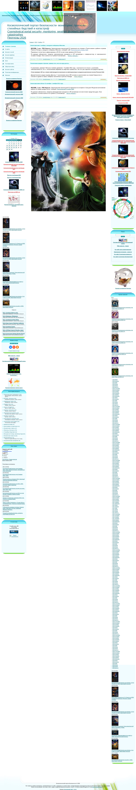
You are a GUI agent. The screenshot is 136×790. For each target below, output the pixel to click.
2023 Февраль (115, 611)
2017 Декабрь (115, 518)
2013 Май (114, 436)
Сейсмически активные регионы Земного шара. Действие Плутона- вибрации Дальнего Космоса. (13, 508)
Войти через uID (13, 343)
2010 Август (115, 387)
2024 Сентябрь (116, 635)
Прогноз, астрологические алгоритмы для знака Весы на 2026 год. (122, 365)
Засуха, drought (8, 407)
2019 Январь (115, 538)
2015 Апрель (115, 470)
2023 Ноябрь (115, 624)
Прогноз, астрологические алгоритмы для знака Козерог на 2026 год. (122, 331)
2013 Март (115, 433)
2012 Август (115, 423)
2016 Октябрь (115, 497)
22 (9, 147)
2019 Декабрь (115, 554)
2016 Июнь (115, 491)
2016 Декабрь (115, 500)
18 (16, 145)
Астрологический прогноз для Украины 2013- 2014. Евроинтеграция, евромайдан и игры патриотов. (14, 470)
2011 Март (115, 397)
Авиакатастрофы (8, 424)
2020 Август (115, 566)
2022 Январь (115, 591)
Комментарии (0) (62, 59)
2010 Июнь (115, 384)
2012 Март (115, 415)
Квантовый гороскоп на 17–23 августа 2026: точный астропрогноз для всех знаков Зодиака (14, 244)
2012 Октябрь (115, 426)
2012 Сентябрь (116, 424)
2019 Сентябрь (116, 550)
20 (20, 145)
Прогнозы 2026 (16, 37)
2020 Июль (115, 564)
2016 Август (115, 494)
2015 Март (115, 469)
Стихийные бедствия (9, 432)
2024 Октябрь (115, 636)
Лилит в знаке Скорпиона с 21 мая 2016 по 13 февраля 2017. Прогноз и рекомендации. (14, 503)
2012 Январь (115, 412)
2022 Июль (115, 600)
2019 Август (115, 548)
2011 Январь (115, 394)
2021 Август (115, 584)
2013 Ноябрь (115, 445)
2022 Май (114, 597)
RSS (91, 16)
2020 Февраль (115, 557)
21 (7, 147)
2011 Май (114, 400)
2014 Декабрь (115, 464)
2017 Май (114, 508)
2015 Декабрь (115, 482)
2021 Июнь (115, 581)
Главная (31, 42)
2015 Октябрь (115, 479)
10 (14, 143)
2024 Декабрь (115, 639)
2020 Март (115, 558)
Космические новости (9, 435)
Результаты (5, 459)
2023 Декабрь (115, 626)
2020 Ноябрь (115, 570)
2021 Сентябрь (116, 585)
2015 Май (114, 472)
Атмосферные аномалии (10, 418)
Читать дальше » (73, 55)
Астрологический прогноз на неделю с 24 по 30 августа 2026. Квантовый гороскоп (14, 229)
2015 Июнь (115, 473)
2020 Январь (115, 555)
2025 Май (114, 645)
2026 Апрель (115, 662)
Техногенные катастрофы (10, 421)
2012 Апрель (115, 417)
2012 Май (114, 418)
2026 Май (114, 663)
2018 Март (115, 523)
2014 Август (115, 458)
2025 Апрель (115, 644)
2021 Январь (115, 573)
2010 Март (115, 379)
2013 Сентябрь (116, 442)
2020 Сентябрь (116, 567)
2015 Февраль (115, 467)
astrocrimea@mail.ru (97, 787)
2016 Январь (115, 484)
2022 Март (115, 594)
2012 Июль (115, 421)
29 (9, 149)
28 (7, 149)
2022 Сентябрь (116, 603)
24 (14, 147)
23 (11, 147)
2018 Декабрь (115, 536)
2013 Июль (115, 439)
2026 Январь (115, 657)
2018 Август (115, 530)
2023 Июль (115, 618)
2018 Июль (115, 529)
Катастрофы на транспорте (11, 426)
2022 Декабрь (115, 608)
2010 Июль (115, 385)
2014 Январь (115, 448)
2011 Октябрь (115, 408)
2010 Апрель (115, 381)
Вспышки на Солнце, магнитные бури (13, 433)
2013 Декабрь (115, 446)
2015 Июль (115, 475)
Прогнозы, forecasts (9, 430)
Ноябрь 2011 (14, 138)
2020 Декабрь (115, 572)
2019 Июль (115, 547)
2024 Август (115, 633)
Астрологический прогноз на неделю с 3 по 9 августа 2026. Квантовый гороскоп (13, 297)
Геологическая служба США (65, 89)
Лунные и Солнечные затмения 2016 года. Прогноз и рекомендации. (13, 498)
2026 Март (115, 660)
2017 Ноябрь (115, 517)
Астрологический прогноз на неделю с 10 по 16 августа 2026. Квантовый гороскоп (14, 258)
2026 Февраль (115, 659)
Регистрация (85, 15)
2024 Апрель (115, 629)
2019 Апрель (115, 542)
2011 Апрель (115, 399)
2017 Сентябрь (116, 514)
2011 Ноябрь (115, 409)
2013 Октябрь (115, 443)
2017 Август (115, 512)
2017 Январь (115, 502)
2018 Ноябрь (115, 535)
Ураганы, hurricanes (9, 410)
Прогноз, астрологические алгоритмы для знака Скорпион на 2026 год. (122, 353)
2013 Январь (115, 430)
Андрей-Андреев (46, 59)
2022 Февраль (115, 593)
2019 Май (114, 544)
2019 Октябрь (115, 551)
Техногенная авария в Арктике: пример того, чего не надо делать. (49, 63)
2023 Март (115, 612)
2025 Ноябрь (115, 654)
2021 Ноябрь (115, 588)
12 (18, 143)
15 (9, 145)
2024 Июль (115, 632)
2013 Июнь (115, 437)
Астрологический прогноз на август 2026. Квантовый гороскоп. (13, 306)
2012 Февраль (115, 414)
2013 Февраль (115, 431)
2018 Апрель (115, 524)
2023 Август (115, 620)
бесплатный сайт (68, 789)
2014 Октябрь (115, 461)
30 (11, 149)
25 (16, 147)
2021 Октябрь (115, 587)
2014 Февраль (115, 449)
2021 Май (114, 579)
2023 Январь (115, 609)
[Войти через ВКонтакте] (10, 347)
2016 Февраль (115, 485)
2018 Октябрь (115, 533)
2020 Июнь (115, 563)
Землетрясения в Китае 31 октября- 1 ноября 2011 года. (46, 83)
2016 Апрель (115, 488)
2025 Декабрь (115, 656)
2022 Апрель (115, 596)
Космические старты (9, 428)
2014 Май (114, 454)
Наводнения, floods (9, 401)
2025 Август (115, 650)
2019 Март (115, 541)
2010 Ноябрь (115, 391)
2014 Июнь (115, 455)
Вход (91, 15)
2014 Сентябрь (116, 460)
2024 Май (114, 630)
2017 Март (115, 505)
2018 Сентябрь (116, 532)
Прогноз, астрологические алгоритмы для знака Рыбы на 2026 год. (122, 308)
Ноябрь (40, 42)
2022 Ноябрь (115, 606)
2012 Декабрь (115, 429)
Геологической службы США (79, 50)
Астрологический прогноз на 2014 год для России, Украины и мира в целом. (13, 494)
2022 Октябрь (115, 605)
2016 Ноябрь (115, 499)
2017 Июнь (115, 509)
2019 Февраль (115, 539)
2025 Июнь (115, 647)
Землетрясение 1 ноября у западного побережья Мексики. (47, 45)
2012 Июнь (115, 420)
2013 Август (115, 440)
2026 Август (115, 668)
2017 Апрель (115, 506)
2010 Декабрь (115, 393)
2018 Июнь (115, 527)
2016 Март (115, 487)
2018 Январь (115, 520)
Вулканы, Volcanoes (9, 398)
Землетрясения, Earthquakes (11, 394)
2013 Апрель (115, 434)
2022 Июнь (115, 599)
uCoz (75, 789)
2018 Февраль (115, 521)
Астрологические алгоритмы (11, 440)
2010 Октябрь (115, 390)
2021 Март (115, 576)
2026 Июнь (115, 665)
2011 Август (115, 405)
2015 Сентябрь (116, 478)
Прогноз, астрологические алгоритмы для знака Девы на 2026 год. (122, 376)
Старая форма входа (14, 350)
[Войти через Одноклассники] (17, 347)
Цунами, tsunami (8, 415)
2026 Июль (115, 666)
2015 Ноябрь (115, 481)
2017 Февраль (115, 503)
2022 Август (115, 602)
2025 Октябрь (115, 653)
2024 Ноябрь (115, 638)
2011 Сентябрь (116, 406)
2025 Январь (115, 641)
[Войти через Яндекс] (13, 347)
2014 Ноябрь (115, 463)
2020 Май (114, 561)
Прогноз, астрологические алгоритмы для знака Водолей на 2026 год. (122, 319)
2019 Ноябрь (115, 552)
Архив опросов (13, 459)
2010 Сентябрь (116, 388)
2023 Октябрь (115, 623)
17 (14, 145)
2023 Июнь (115, 617)
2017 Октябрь (115, 515)
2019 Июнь (115, 545)
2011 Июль (115, 403)
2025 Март (115, 642)
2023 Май (114, 615)
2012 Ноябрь (115, 427)
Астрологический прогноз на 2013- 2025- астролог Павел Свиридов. (13, 484)
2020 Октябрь (115, 569)
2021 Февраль (115, 575)
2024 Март (115, 627)
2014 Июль (115, 457)
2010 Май (114, 382)
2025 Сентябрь (116, 651)
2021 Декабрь (115, 590)
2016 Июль (115, 493)
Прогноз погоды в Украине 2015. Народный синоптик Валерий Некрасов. (14, 480)
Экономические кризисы (10, 412)
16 (11, 145)
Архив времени (8, 437)
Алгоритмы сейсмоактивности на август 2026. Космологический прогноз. (13, 282)
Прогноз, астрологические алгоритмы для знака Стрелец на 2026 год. (122, 342)
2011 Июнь (115, 402)
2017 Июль (115, 511)
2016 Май (114, 490)
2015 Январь (115, 466)
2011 (36, 42)
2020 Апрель (115, 560)
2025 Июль (115, 648)
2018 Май (114, 526)
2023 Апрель (115, 614)
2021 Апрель (115, 578)
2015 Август (115, 476)
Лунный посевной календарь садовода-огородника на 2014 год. (13, 513)
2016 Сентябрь (116, 496)
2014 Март (115, 451)
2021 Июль (115, 582)
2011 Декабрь (115, 411)
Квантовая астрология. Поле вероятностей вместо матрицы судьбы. (13, 273)
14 (7, 145)
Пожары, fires (7, 404)
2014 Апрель (115, 452)
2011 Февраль (115, 396)
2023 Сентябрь (116, 621)
